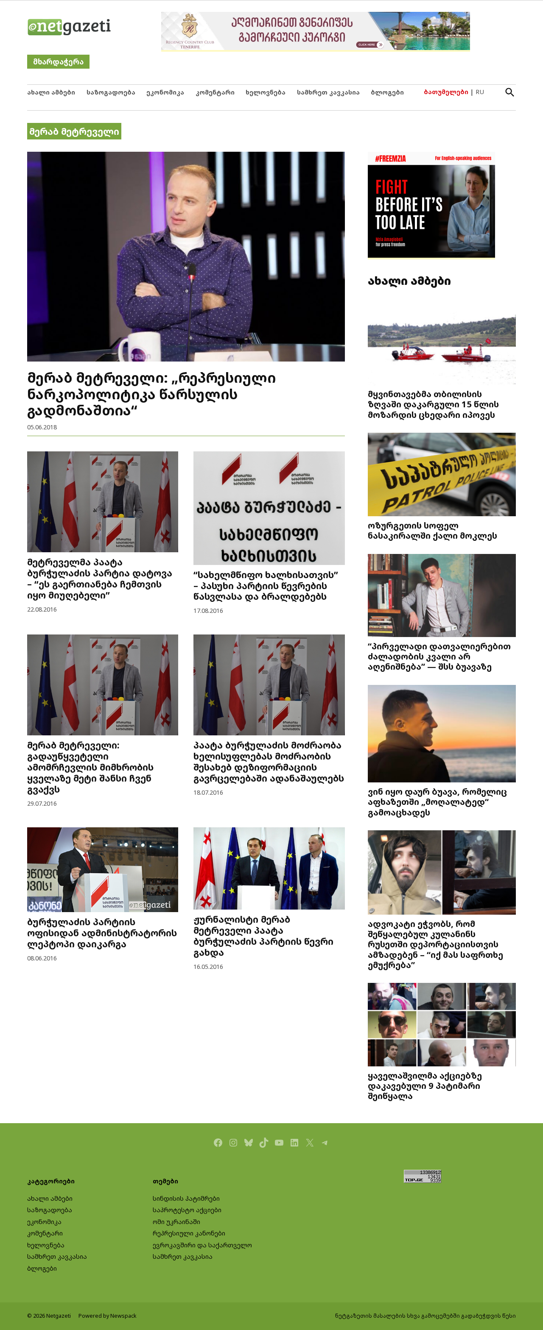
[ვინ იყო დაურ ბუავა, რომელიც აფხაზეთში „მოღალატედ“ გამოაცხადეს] (442, 734)
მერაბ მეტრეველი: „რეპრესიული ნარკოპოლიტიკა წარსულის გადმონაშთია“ (151, 394)
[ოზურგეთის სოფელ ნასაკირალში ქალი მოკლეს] (442, 475)
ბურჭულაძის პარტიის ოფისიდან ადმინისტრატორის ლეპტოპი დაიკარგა (102, 932)
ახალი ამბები (51, 92)
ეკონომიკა (165, 92)
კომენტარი (215, 92)
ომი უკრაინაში (176, 1222)
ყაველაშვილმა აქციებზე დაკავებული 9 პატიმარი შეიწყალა (425, 1085)
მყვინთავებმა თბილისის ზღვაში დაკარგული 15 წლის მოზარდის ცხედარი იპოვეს (433, 404)
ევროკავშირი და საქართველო (202, 1245)
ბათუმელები (446, 92)
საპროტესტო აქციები (187, 1210)
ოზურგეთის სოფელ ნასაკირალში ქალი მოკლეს (432, 530)
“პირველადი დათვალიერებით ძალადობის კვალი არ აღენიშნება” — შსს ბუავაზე (439, 656)
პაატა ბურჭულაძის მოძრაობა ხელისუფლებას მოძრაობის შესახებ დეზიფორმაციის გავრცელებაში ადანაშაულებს (268, 761)
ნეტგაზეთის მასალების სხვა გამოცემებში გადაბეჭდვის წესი (425, 1315)
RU (480, 92)
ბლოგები (387, 92)
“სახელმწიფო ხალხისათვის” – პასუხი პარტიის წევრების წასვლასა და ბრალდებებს (265, 585)
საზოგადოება (111, 92)
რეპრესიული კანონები (189, 1233)
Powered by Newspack (107, 1315)
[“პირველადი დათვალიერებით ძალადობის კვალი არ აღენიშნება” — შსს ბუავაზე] (442, 596)
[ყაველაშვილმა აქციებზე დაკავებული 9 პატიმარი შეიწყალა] (442, 1025)
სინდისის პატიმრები (186, 1198)
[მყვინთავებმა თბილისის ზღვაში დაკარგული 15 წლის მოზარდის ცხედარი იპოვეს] (442, 344)
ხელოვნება (265, 92)
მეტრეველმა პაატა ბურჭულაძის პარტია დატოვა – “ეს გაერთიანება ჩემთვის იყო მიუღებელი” (99, 578)
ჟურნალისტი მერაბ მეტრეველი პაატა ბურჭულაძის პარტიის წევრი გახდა (263, 935)
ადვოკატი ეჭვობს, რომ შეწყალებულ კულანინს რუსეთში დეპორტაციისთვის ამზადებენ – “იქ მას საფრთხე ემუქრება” (435, 944)
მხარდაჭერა (58, 62)
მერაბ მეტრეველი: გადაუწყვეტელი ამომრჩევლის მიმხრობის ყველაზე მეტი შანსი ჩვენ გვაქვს (90, 767)
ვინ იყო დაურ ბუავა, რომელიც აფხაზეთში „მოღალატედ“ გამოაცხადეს (437, 801)
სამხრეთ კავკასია (328, 92)
